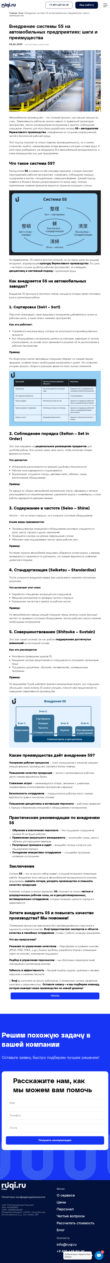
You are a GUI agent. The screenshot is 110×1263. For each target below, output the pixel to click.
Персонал (65, 1209)
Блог (21, 13)
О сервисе (66, 1195)
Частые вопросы (71, 1216)
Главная (13, 13)
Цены (61, 1202)
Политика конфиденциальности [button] (23, 1197)
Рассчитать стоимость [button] (75, 1223)
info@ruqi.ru (67, 1244)
